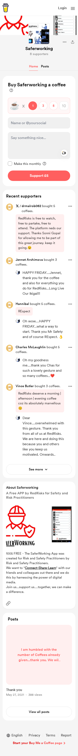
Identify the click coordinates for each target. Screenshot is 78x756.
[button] (72, 8)
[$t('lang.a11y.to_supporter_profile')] (18, 272)
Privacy (34, 735)
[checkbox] (24, 163)
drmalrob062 (31, 206)
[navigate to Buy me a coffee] (6, 7)
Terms (50, 735)
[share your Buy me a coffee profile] (73, 41)
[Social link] (8, 603)
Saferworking (39, 48)
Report (66, 735)
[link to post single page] (39, 661)
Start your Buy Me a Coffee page (37, 743)
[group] (39, 663)
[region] (39, 131)
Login (62, 8)
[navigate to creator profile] (39, 34)
